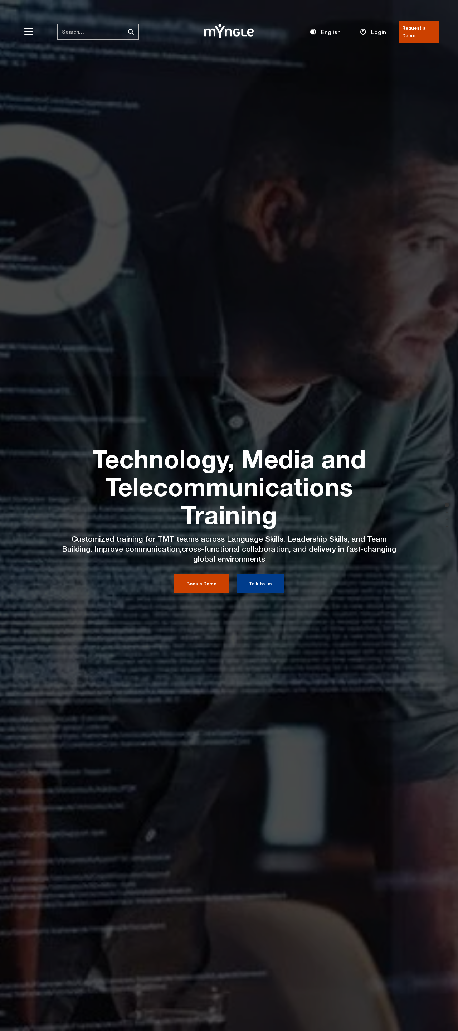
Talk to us (260, 583)
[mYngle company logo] (229, 31)
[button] (325, 32)
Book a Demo (201, 583)
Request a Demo (413, 31)
